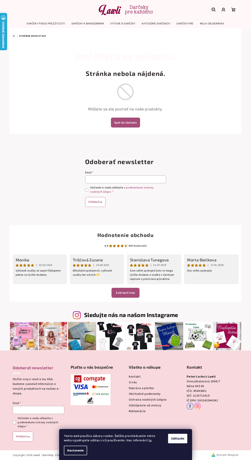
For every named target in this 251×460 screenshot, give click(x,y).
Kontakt (135, 376)
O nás (133, 382)
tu (150, 440)
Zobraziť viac (125, 293)
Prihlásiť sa (95, 202)
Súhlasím (177, 438)
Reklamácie (137, 411)
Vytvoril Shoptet (227, 455)
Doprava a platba (141, 388)
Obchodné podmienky (145, 394)
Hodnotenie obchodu (125, 235)
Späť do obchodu (125, 122)
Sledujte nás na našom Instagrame (131, 314)
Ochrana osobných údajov (148, 399)
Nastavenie (75, 450)
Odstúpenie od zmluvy (145, 405)
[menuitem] (46, 23)
